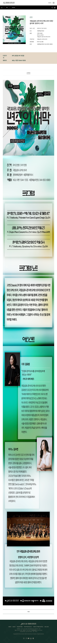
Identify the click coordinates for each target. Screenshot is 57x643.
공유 (52, 7)
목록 (28, 611)
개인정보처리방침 (19, 626)
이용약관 (9, 626)
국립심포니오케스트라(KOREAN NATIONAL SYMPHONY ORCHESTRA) (9, 3)
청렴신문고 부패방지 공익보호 (38, 626)
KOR (49, 3)
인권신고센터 (46, 626)
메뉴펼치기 (53, 2)
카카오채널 (33, 638)
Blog (31, 638)
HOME (2, 7)
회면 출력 (55, 7)
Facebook (26, 638)
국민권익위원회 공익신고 (28, 626)
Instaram (24, 638)
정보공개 (14, 626)
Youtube (28, 638)
